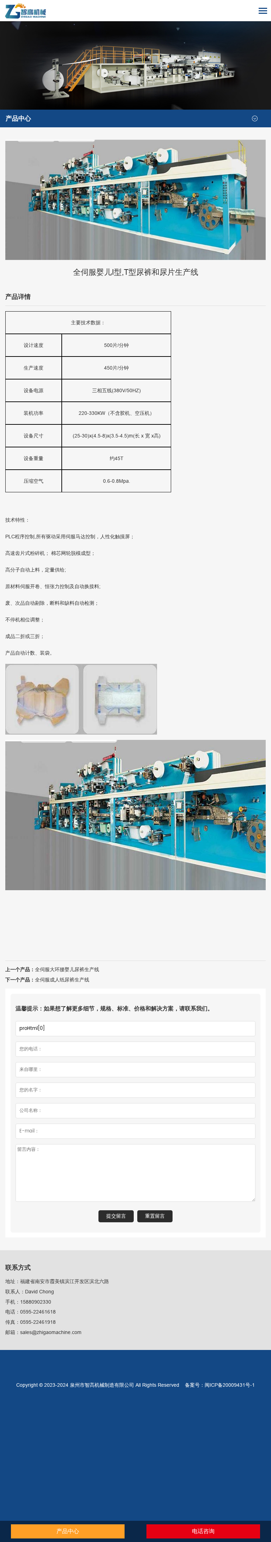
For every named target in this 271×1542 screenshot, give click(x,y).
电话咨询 (203, 1531)
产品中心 (18, 118)
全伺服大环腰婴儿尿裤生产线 (67, 969)
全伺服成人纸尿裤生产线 (62, 979)
